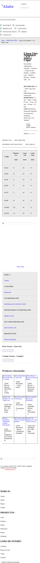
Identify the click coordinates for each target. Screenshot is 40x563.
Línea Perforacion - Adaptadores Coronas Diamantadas (8, 434)
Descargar (8, 350)
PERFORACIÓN (12, 40)
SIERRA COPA (9, 316)
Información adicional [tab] (12, 144)
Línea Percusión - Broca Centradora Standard (20, 429)
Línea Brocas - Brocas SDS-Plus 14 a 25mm (7, 388)
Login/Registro (7, 12)
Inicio (3, 40)
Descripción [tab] (20, 140)
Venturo (33, 133)
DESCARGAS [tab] (30, 144)
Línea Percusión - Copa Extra (19, 384)
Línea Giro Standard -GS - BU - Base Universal (31, 429)
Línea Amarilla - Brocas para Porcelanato (31, 409)
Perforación (7, 292)
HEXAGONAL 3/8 (10, 328)
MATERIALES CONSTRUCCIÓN (15, 304)
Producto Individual (10, 339)
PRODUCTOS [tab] (7, 140)
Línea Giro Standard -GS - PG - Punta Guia (8, 408)
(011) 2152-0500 (11, 468)
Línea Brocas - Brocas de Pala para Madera (31, 387)
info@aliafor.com (10, 469)
